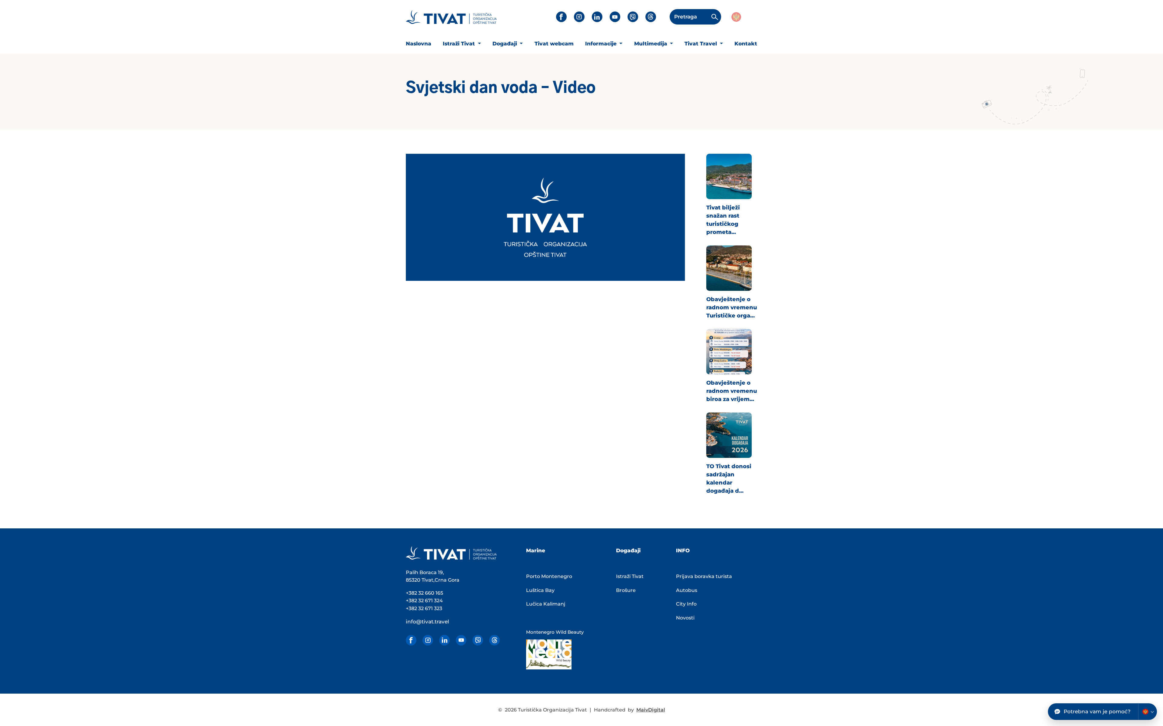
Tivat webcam (554, 44)
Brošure (626, 590)
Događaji (505, 44)
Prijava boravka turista (704, 576)
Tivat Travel (701, 44)
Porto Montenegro (549, 576)
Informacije (601, 44)
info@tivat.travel (427, 622)
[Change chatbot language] (1147, 711)
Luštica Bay (540, 590)
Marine (535, 550)
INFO (683, 550)
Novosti (685, 618)
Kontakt (745, 44)
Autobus (686, 590)
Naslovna (418, 44)
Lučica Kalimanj (545, 604)
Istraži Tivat (459, 44)
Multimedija (651, 44)
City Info (686, 604)
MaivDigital (650, 710)
